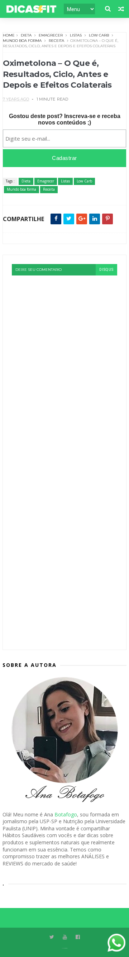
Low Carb (99, 35)
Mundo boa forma (22, 40)
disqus (106, 270)
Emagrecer (51, 35)
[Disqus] (64, 364)
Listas (76, 35)
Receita (56, 40)
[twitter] (51, 937)
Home (9, 35)
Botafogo (65, 814)
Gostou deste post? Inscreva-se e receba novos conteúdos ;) (64, 119)
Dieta (26, 35)
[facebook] (78, 937)
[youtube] (65, 937)
